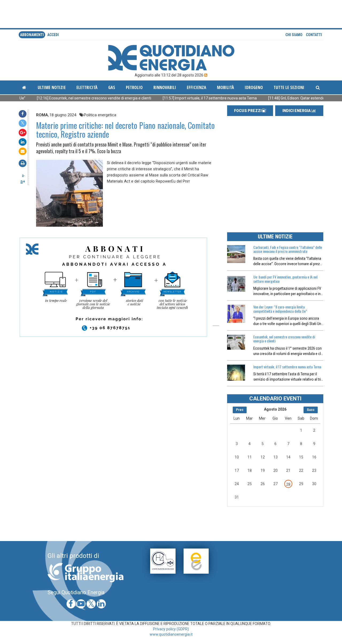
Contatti (314, 35)
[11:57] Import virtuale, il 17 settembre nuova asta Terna (189, 98)
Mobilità (225, 87)
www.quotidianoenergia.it (171, 634)
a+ (22, 181)
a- (23, 175)
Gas (111, 87)
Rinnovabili (164, 87)
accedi (53, 35)
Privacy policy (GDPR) (171, 629)
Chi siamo (293, 35)
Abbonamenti (32, 35)
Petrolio (134, 87)
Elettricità (87, 87)
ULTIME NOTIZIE (275, 236)
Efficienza (196, 87)
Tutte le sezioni (289, 87)
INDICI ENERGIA (297, 111)
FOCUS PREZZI (248, 111)
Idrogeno (254, 87)
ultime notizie (52, 87)
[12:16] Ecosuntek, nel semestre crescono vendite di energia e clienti (73, 98)
